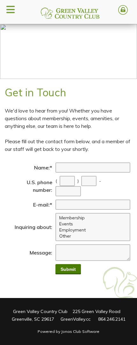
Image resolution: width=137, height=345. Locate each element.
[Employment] (93, 230)
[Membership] (93, 218)
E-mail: (42, 204)
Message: (41, 252)
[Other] (93, 236)
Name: (43, 167)
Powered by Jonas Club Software (68, 331)
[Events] (93, 224)
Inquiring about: (33, 227)
